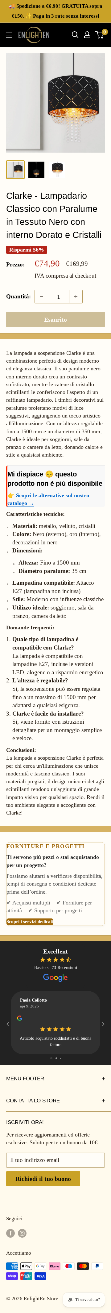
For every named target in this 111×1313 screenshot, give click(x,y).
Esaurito (55, 319)
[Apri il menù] (9, 35)
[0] (100, 34)
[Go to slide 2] (56, 1058)
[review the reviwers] (19, 1019)
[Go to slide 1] (51, 1058)
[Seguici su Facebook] (10, 1233)
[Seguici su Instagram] (22, 1233)
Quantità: (18, 296)
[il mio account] (87, 34)
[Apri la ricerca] (75, 34)
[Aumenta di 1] (75, 296)
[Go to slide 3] (60, 1058)
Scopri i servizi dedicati (29, 921)
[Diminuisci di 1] (41, 296)
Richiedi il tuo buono (43, 1178)
